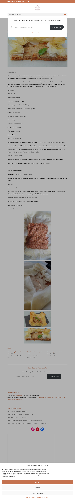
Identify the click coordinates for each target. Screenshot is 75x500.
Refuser (37, 488)
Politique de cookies (30, 497)
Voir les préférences (37, 493)
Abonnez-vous (56, 27)
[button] (72, 465)
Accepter (37, 482)
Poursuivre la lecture (37, 33)
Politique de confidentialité (42, 497)
